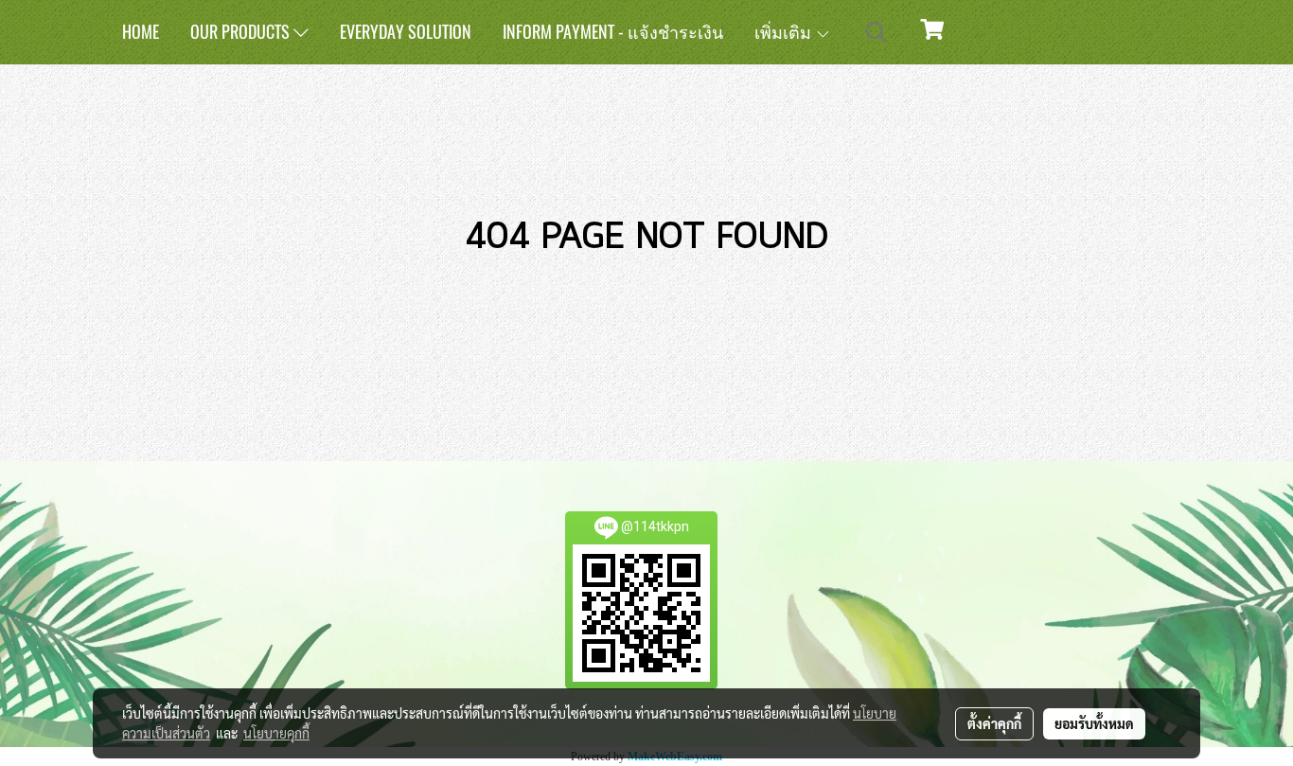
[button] (876, 32)
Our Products (241, 32)
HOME (140, 32)
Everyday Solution (405, 32)
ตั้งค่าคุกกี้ (994, 723)
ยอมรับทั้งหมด (1094, 723)
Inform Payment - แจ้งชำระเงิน (613, 32)
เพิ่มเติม (784, 32)
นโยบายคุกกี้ (276, 732)
